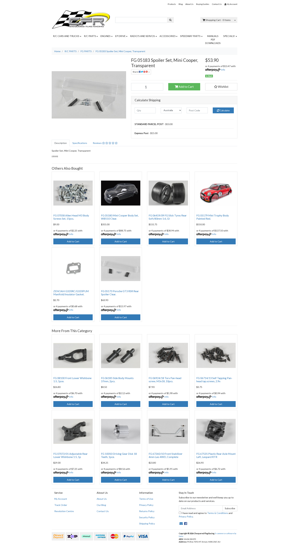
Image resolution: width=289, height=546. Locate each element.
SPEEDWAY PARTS (190, 36)
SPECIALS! (229, 36)
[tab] (61, 143)
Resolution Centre (64, 511)
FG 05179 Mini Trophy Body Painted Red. (212, 217)
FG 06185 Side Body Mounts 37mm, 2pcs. (117, 379)
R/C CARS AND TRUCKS (66, 36)
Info (223, 69)
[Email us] (181, 523)
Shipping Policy (147, 523)
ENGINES (106, 36)
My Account (60, 498)
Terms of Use (146, 498)
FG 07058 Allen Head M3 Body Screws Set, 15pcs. (71, 217)
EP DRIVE (120, 36)
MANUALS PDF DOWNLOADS (213, 39)
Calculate (224, 110)
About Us (189, 4)
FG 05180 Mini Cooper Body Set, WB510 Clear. (119, 217)
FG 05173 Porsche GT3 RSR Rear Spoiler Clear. (120, 292)
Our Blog (101, 505)
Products (172, 4)
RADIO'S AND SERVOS (142, 36)
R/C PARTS (90, 36)
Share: (136, 72)
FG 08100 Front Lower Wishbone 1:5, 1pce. (72, 379)
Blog (181, 4)
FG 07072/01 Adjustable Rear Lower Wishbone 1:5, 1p (70, 455)
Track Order (60, 505)
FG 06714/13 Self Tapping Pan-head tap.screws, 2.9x (214, 379)
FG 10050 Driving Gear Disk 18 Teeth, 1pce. (119, 455)
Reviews (97, 143)
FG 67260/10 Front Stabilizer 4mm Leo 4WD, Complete (165, 455)
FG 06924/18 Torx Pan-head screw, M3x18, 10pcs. (165, 379)
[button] (221, 86)
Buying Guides (202, 4)
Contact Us (217, 4)
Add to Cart (186, 86)
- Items (218, 20)
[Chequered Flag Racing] (81, 18)
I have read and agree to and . (205, 515)
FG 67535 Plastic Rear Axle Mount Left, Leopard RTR (216, 455)
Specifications (79, 143)
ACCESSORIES (168, 36)
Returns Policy (146, 511)
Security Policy (147, 517)
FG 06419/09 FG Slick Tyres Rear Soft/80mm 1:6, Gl (168, 217)
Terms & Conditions (217, 513)
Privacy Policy (146, 505)
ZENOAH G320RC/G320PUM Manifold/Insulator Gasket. (71, 292)
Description (61, 143)
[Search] (170, 20)
